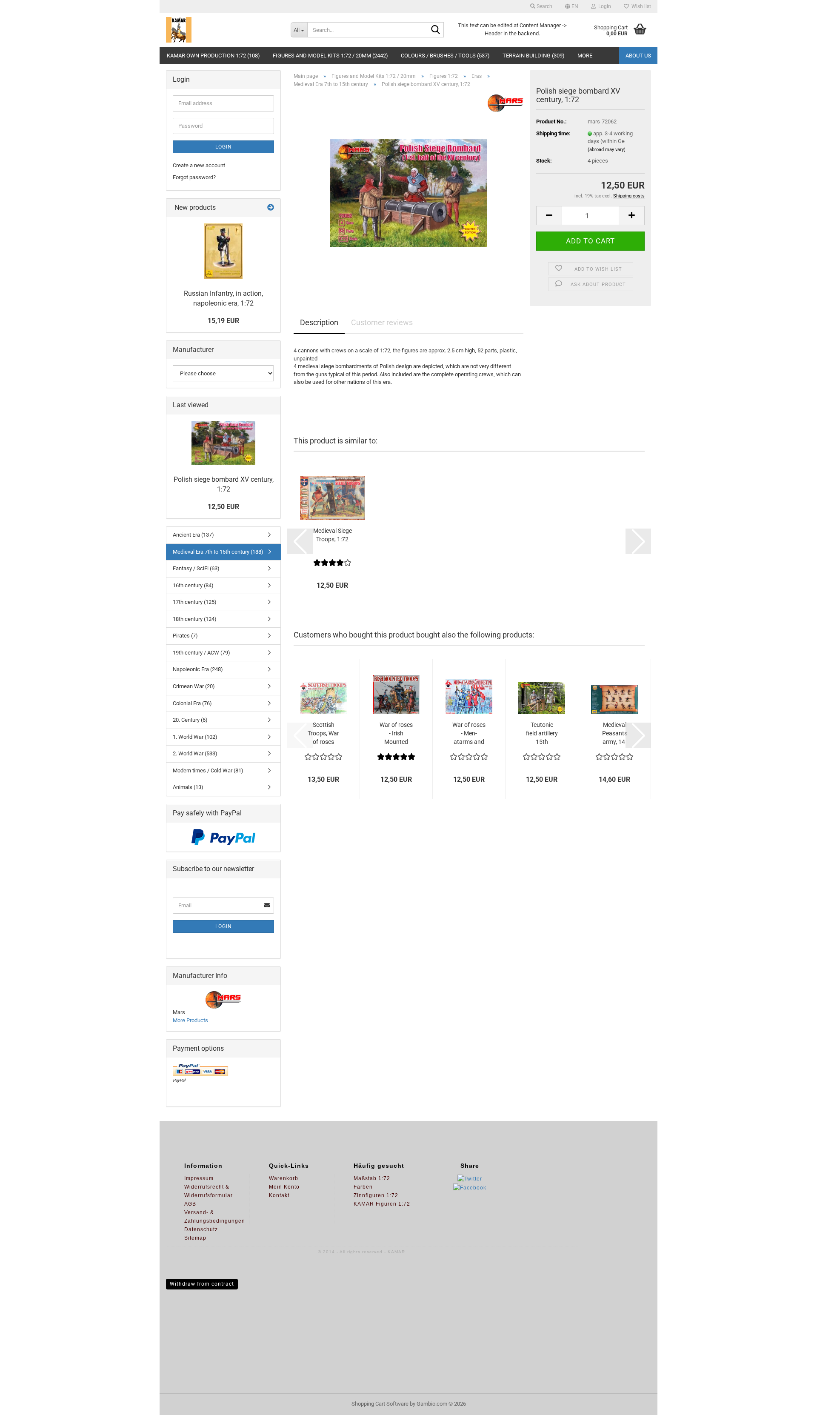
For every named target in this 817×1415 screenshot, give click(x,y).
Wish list (640, 6)
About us (638, 55)
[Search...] (436, 30)
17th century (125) (195, 602)
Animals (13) (188, 787)
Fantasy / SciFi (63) (196, 568)
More (584, 55)
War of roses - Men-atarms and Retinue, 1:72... (469, 733)
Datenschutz (201, 1229)
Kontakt (279, 1195)
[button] (572, 6)
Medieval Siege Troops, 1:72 (332, 535)
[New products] (270, 208)
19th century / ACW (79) (201, 652)
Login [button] (603, 6)
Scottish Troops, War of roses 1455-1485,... (323, 733)
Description (319, 322)
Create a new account (199, 165)
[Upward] (793, 1402)
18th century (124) (195, 619)
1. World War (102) (195, 737)
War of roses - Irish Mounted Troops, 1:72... (396, 733)
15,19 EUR (223, 321)
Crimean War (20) (194, 686)
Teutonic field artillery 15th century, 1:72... (542, 733)
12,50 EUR (223, 507)
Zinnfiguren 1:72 (376, 1195)
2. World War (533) (195, 753)
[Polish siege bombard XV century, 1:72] (408, 190)
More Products (190, 1020)
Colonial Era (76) (192, 703)
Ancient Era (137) (193, 535)
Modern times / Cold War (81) (208, 770)
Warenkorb (283, 1178)
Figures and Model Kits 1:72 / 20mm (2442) (330, 55)
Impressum (199, 1178)
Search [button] (543, 6)
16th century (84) (193, 585)
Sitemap (195, 1238)
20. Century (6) (190, 720)
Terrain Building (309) (534, 55)
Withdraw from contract (202, 1284)
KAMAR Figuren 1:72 (382, 1204)
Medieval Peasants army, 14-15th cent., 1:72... (614, 733)
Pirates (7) (185, 635)
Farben (363, 1187)
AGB (190, 1204)
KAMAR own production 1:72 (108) (213, 55)
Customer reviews (382, 322)
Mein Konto (284, 1187)
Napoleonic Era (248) (198, 669)
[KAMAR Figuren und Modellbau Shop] (222, 30)
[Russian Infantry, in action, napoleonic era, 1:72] (223, 251)
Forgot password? (194, 177)
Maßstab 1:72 (372, 1178)
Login (223, 147)
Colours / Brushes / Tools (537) (445, 55)
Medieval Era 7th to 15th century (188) (218, 552)
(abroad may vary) (607, 149)
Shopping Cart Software (379, 1404)
